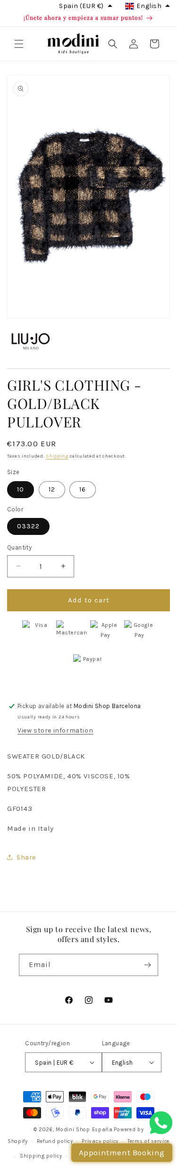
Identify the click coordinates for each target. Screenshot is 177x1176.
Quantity (19, 547)
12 (52, 489)
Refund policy (55, 1141)
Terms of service (148, 1141)
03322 (28, 526)
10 (20, 489)
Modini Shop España (84, 1129)
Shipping (57, 456)
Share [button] (26, 857)
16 (82, 489)
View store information (55, 730)
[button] (18, 43)
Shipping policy (41, 1156)
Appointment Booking (122, 1152)
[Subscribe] (147, 965)
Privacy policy (100, 1141)
